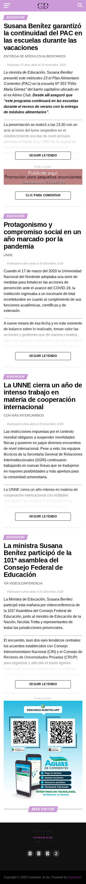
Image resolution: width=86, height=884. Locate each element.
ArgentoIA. (75, 877)
